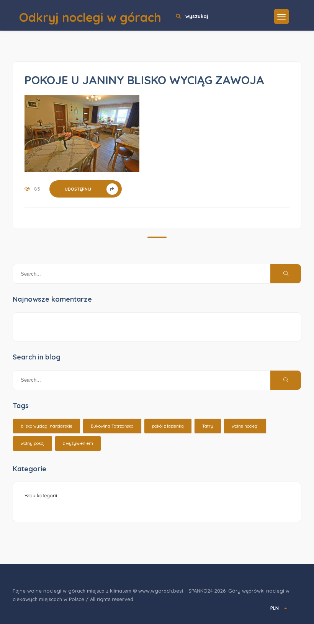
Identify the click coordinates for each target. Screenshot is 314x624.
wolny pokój (32, 443)
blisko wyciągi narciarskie (46, 426)
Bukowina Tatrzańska (112, 426)
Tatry (207, 426)
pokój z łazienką (168, 426)
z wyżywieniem (78, 443)
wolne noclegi (245, 426)
